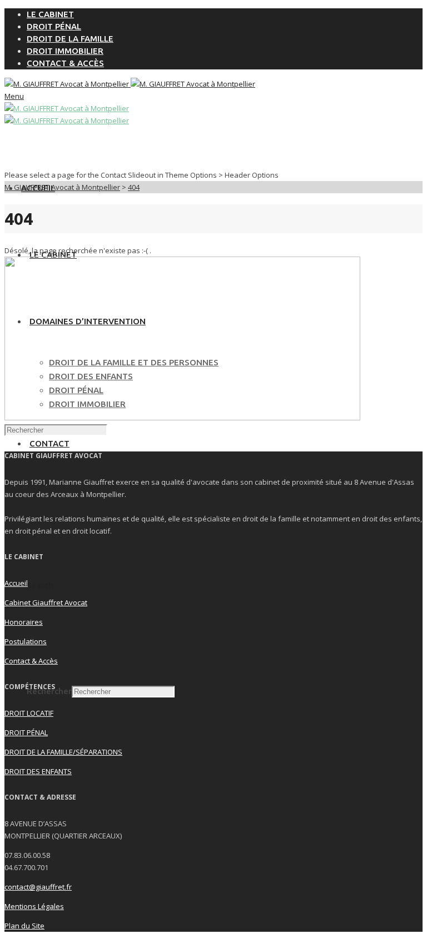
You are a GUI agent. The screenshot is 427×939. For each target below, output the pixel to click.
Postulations (25, 641)
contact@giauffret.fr (38, 887)
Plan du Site (24, 926)
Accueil (16, 583)
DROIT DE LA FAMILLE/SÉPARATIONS (63, 752)
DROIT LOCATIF (28, 713)
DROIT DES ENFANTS (38, 771)
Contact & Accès (31, 661)
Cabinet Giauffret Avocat (45, 602)
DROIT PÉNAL (26, 732)
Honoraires (23, 622)
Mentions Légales (34, 906)
